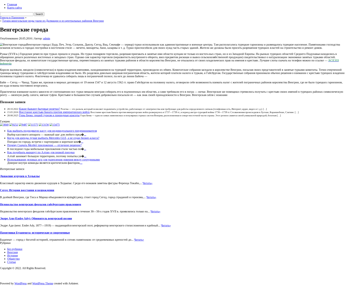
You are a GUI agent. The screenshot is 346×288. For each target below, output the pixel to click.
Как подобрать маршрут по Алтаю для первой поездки (41, 152)
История (12, 255)
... (85, 134)
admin (46, 38)
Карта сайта (14, 7)
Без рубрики (14, 249)
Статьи (11, 262)
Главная (12, 4)
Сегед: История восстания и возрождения (27, 190)
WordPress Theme (42, 283)
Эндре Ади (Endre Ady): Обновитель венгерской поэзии (36, 218)
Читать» (147, 183)
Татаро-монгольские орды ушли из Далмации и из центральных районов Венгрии (53, 20)
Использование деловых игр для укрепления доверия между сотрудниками (53, 159)
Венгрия (12, 252)
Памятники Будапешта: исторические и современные (35, 232)
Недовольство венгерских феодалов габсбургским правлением (40, 204)
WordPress (20, 283)
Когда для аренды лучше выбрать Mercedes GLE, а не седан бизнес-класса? (53, 138)
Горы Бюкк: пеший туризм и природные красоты (49, 115)
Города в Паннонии (12, 17)
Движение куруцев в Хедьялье (20, 176)
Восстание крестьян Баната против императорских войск (54, 112)
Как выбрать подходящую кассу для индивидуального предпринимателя (52, 130)
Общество (13, 258)
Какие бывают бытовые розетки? (39, 108)
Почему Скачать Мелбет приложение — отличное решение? (44, 145)
